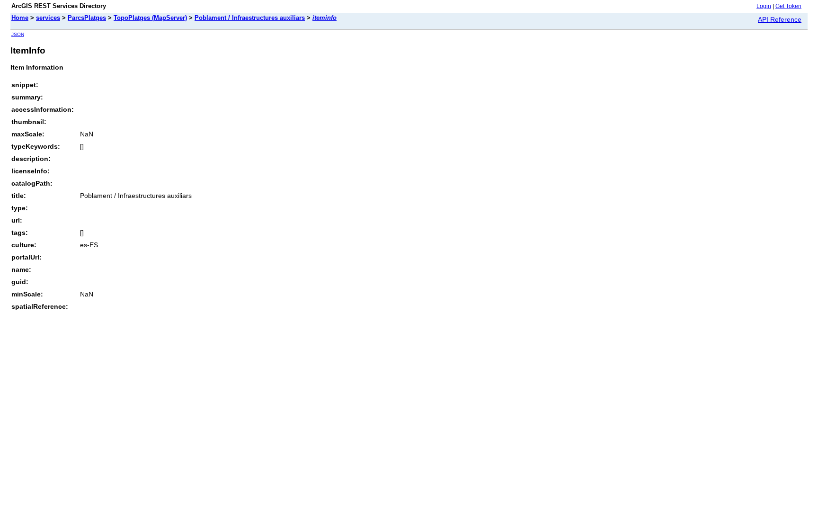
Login (763, 6)
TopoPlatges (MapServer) (150, 17)
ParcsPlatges (87, 17)
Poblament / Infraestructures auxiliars (250, 17)
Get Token (788, 6)
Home (19, 17)
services (48, 17)
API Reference (779, 19)
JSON (17, 34)
